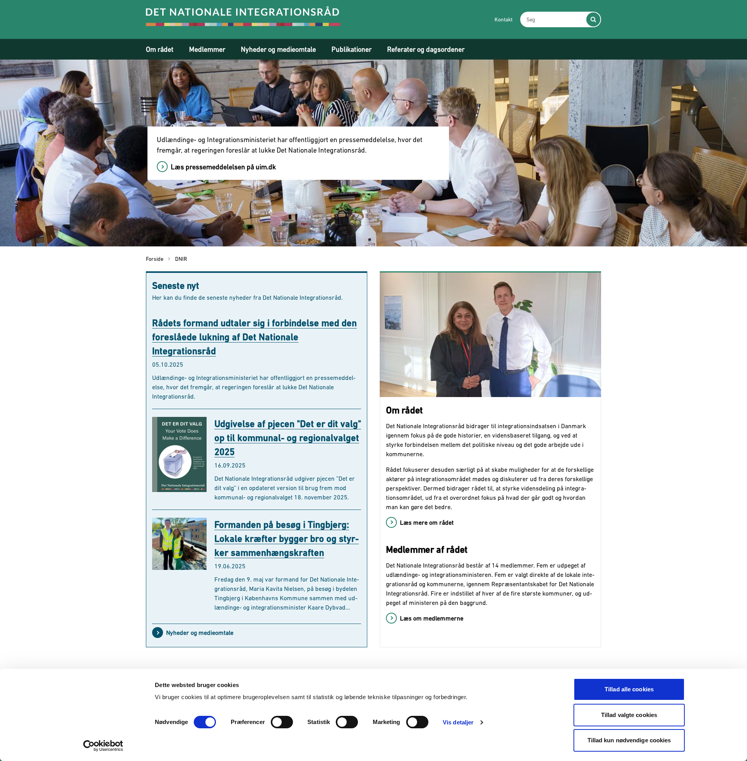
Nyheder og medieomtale (278, 49)
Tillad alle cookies (629, 689)
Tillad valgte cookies (629, 715)
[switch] (282, 722)
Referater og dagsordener (426, 49)
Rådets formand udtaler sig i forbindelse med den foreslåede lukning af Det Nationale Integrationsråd (254, 337)
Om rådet (160, 49)
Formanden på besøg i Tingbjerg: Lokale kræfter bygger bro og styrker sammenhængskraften (286, 538)
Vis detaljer (458, 722)
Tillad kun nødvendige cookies (629, 740)
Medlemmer (207, 49)
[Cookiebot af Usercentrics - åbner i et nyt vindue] (103, 746)
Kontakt (503, 19)
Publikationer (351, 49)
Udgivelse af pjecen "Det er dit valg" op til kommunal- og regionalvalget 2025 (287, 437)
